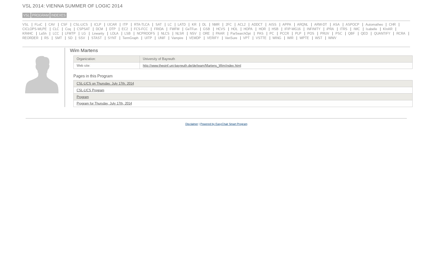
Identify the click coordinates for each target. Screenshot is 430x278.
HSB (275, 29)
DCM (99, 29)
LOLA (114, 33)
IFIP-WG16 (292, 29)
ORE (206, 33)
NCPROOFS (146, 33)
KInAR (387, 29)
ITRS (343, 29)
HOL (234, 29)
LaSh (43, 33)
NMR (215, 24)
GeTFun (191, 29)
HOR (262, 29)
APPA (286, 24)
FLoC (38, 24)
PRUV (324, 33)
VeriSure (231, 38)
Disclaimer (191, 123)
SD (70, 38)
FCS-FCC (141, 29)
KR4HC (27, 33)
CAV (52, 24)
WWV (332, 38)
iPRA (330, 29)
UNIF (161, 38)
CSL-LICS (80, 24)
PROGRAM (40, 15)
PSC (338, 33)
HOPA (248, 29)
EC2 (125, 29)
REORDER (30, 38)
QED (364, 33)
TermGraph (130, 38)
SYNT (112, 38)
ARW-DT (320, 24)
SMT (58, 38)
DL (204, 24)
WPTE (304, 38)
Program (83, 97)
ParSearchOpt (240, 33)
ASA (336, 24)
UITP (148, 38)
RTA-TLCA (142, 24)
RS (46, 38)
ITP (125, 24)
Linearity (98, 33)
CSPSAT (83, 29)
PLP (298, 33)
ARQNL (302, 24)
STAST (96, 38)
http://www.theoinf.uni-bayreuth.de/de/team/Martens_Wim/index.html (192, 65)
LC (170, 24)
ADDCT (257, 24)
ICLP (97, 24)
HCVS (220, 29)
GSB (206, 29)
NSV (193, 33)
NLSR (179, 33)
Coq (68, 29)
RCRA (400, 33)
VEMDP (195, 38)
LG (84, 33)
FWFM (174, 29)
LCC (56, 33)
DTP (112, 29)
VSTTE (261, 38)
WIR (290, 38)
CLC (56, 29)
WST (318, 38)
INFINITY (314, 29)
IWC (357, 29)
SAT (159, 24)
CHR (392, 24)
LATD (182, 24)
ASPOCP (352, 24)
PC (271, 33)
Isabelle (371, 29)
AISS (272, 24)
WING (276, 38)
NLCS (165, 33)
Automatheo (374, 24)
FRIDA (159, 29)
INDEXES (58, 15)
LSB (127, 33)
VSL (26, 15)
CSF (64, 24)
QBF (351, 33)
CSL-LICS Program (90, 90)
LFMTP (70, 33)
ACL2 (242, 24)
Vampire (177, 38)
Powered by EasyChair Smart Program (223, 123)
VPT (246, 38)
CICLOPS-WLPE (34, 29)
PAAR (220, 33)
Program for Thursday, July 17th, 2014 (104, 103)
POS (310, 33)
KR (194, 24)
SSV (81, 38)
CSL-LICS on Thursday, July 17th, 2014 (105, 83)
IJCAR (112, 24)
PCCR (284, 33)
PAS (260, 33)
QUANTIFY (382, 33)
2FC (229, 24)
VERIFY (213, 38)
